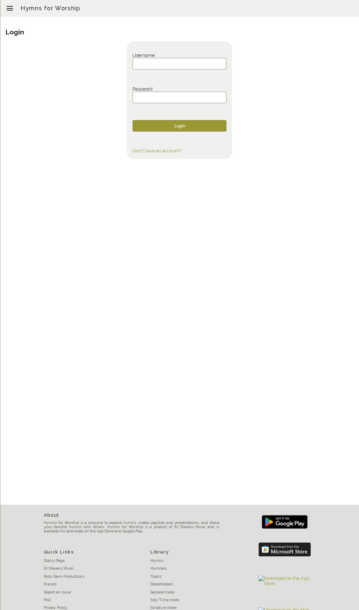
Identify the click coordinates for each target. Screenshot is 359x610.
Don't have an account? (157, 150)
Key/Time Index (164, 600)
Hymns (156, 560)
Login (179, 125)
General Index (162, 592)
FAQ (47, 600)
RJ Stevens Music (59, 568)
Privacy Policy (55, 607)
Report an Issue (57, 592)
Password (143, 89)
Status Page (54, 560)
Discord (50, 584)
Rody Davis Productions (64, 576)
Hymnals (158, 568)
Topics (155, 576)
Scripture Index (163, 607)
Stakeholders (161, 584)
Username (144, 55)
